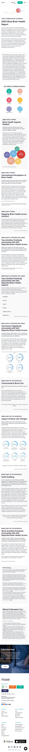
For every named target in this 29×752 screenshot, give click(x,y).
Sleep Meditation (18, 726)
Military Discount (18, 729)
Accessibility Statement (19, 727)
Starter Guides (4, 712)
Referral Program (4, 715)
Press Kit (3, 734)
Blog (16, 711)
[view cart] (27, 2)
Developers (3, 729)
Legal (2, 732)
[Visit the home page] (3, 2)
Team (2, 726)
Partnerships (3, 727)
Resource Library (18, 730)
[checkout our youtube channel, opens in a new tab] (20, 747)
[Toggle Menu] (24, 2)
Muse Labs (17, 715)
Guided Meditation (19, 724)
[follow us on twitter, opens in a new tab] (17, 747)
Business (3, 730)
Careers (3, 724)
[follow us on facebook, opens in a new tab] (9, 747)
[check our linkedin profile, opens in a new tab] (14, 747)
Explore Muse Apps (19, 717)
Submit (5, 666)
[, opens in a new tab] (4, 686)
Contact (3, 711)
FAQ (2, 714)
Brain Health (17, 714)
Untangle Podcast (18, 712)
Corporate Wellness (5, 735)
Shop (20, 2)
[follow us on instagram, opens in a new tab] (12, 747)
